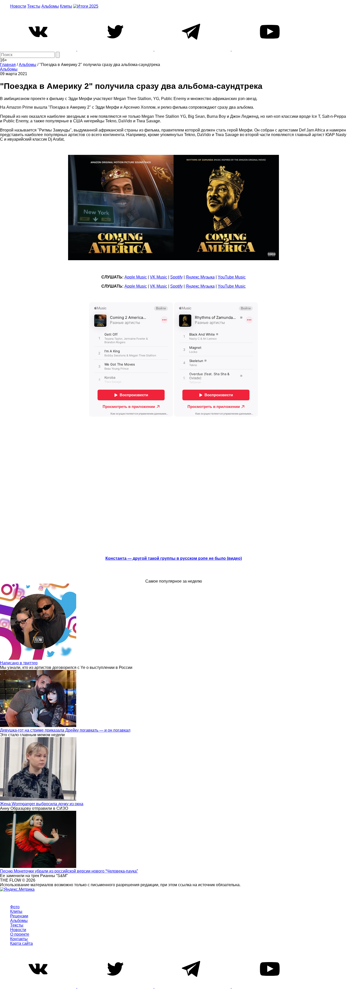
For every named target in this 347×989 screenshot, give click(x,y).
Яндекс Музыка (200, 277)
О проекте (19, 934)
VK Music (158, 277)
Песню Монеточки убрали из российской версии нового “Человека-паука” (69, 871)
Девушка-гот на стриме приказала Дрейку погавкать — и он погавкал (65, 730)
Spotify (176, 277)
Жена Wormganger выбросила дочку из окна (41, 804)
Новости (18, 6)
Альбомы (50, 6)
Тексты (33, 6)
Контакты (19, 939)
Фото (15, 907)
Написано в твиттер (19, 663)
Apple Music (135, 277)
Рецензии (19, 916)
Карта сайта (21, 943)
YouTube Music (232, 277)
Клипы (66, 6)
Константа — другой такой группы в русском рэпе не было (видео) (173, 558)
